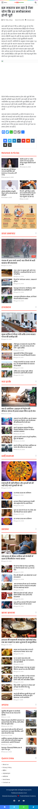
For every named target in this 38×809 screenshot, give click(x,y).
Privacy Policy (7, 767)
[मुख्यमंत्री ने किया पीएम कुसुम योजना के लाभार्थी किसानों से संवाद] (6, 356)
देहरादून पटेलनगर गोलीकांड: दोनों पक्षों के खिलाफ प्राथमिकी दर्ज (24, 289)
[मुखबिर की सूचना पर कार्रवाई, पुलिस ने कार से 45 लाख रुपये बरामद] (31, 713)
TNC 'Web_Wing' (8, 20)
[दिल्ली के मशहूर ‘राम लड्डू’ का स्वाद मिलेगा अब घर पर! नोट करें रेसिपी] (6, 670)
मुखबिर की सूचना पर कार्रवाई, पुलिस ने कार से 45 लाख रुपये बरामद (10, 713)
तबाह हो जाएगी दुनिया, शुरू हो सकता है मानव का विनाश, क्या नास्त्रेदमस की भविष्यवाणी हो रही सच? (25, 420)
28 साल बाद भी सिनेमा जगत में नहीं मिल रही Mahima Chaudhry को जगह (9, 172)
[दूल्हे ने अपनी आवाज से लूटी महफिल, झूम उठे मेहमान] (6, 439)
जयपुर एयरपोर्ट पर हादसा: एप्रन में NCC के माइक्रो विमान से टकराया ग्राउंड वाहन (24, 364)
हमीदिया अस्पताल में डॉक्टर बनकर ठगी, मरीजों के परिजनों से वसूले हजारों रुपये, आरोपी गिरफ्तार (12, 740)
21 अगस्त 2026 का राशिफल (22, 493)
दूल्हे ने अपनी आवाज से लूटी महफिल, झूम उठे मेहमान (25, 438)
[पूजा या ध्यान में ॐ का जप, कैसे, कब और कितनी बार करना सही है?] (6, 512)
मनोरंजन (5, 776)
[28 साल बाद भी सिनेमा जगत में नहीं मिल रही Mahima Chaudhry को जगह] (9, 163)
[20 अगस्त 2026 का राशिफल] (6, 521)
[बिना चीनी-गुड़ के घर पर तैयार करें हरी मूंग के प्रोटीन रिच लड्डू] (6, 687)
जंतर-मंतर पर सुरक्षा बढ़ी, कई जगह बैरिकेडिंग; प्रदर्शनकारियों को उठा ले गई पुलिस (25, 272)
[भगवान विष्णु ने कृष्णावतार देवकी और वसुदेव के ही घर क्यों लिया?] (6, 504)
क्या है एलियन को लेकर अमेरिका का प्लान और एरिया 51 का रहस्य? (25, 446)
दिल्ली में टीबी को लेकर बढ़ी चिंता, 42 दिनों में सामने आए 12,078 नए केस (24, 568)
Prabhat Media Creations (28, 796)
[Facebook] (5, 141)
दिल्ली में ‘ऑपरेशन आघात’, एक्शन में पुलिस (25, 280)
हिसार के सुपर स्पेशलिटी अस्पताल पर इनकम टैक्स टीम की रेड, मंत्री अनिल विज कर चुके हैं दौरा (12, 722)
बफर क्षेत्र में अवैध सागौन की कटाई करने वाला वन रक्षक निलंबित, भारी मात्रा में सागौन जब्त (12, 731)
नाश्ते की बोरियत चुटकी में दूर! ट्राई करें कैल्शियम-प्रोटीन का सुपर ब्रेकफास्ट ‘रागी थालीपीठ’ (24, 695)
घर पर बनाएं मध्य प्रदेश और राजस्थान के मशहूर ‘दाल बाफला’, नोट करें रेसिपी (24, 660)
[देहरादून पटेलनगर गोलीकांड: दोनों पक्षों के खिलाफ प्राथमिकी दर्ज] (6, 290)
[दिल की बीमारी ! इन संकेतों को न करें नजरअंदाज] (6, 578)
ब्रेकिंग (4, 770)
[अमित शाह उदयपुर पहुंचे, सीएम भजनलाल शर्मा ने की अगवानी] (6, 373)
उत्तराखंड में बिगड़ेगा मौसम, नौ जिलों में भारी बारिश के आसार (25, 298)
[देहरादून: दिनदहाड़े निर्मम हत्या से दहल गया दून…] (31, 750)
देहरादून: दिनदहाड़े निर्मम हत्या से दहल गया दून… (11, 749)
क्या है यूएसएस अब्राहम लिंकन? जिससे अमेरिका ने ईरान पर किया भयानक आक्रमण (24, 429)
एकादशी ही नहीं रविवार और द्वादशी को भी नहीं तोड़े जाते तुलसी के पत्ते (17, 484)
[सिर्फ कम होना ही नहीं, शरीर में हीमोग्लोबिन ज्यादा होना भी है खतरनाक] (6, 595)
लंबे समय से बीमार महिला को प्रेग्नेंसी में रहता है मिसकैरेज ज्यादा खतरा (17, 557)
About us (5, 764)
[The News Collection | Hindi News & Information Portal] (19, 2)
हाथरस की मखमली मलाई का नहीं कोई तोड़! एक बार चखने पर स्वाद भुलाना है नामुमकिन (18, 641)
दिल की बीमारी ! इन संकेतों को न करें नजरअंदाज (25, 576)
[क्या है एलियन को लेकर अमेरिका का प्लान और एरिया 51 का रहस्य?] (6, 448)
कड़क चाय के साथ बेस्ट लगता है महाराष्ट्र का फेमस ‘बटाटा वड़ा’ (23, 650)
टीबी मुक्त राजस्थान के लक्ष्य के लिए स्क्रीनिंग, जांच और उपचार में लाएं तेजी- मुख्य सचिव (24, 346)
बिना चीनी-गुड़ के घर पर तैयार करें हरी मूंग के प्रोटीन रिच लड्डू (24, 686)
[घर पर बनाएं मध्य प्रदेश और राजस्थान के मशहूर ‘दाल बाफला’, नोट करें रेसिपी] (6, 661)
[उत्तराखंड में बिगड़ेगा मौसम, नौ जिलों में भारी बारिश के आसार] (6, 299)
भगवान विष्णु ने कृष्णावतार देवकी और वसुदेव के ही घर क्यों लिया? (24, 502)
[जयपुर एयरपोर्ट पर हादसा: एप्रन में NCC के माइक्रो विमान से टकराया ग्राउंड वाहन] (6, 364)
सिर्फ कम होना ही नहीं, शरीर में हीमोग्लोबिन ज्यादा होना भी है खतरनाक (23, 595)
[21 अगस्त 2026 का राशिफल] (6, 495)
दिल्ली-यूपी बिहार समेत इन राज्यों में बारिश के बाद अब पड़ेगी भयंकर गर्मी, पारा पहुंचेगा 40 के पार (28, 194)
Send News (6, 779)
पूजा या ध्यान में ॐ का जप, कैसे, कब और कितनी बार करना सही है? (25, 511)
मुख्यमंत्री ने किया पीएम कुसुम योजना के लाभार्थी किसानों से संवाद (25, 354)
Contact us (6, 782)
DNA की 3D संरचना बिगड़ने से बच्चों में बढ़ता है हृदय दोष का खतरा (25, 603)
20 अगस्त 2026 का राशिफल (23, 519)
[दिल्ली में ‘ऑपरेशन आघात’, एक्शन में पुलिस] (6, 282)
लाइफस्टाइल (6, 773)
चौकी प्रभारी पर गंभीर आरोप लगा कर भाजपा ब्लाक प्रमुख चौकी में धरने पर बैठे (28, 162)
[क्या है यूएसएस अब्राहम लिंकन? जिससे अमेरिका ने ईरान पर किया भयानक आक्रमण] (6, 430)
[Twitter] (10, 141)
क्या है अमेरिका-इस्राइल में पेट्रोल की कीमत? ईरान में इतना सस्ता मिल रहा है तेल (18, 410)
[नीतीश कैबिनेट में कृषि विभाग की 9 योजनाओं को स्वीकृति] (9, 185)
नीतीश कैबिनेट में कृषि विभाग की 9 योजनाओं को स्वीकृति (9, 193)
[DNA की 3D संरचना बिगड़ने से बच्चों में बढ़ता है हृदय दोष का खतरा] (6, 605)
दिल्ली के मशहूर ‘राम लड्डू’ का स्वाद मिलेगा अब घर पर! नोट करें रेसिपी (24, 668)
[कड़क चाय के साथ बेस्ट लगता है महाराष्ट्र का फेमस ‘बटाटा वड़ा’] (6, 652)
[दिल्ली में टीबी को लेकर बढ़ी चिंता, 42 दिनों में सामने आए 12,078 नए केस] (6, 568)
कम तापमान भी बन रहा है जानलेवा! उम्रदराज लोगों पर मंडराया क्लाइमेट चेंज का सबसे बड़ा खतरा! (25, 586)
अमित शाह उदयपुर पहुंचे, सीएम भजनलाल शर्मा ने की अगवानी (23, 372)
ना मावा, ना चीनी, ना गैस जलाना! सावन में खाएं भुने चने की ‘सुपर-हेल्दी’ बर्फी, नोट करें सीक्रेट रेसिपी (24, 678)
